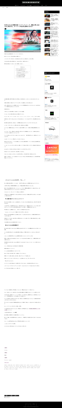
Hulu (45, 116)
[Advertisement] (22, 16)
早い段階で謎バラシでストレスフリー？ (22, 72)
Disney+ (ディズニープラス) (48, 134)
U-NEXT (46, 90)
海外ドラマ (17, 395)
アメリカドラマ (7, 397)
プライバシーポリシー (28, 404)
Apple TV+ (46, 104)
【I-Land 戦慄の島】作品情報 (20, 76)
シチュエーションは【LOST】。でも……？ (23, 71)
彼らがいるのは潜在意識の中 (21, 74)
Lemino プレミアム (47, 158)
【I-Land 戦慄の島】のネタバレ (20, 70)
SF (5, 395)
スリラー (13, 395)
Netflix (45, 78)
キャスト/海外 (9, 395)
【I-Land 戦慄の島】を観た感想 (20, 75)
